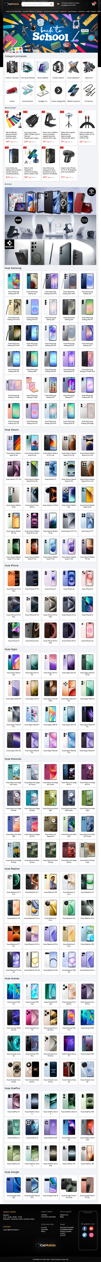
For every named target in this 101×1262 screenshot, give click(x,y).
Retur (43, 1231)
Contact (44, 1215)
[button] (10, 33)
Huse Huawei (12, 978)
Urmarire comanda (48, 1217)
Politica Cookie (65, 1231)
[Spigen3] (50, 252)
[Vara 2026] (50, 33)
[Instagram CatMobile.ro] (91, 1235)
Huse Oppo (11, 649)
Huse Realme (12, 868)
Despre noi (64, 1215)
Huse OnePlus (12, 1088)
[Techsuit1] (50, 201)
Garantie (44, 1229)
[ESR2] (50, 227)
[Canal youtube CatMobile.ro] (91, 1228)
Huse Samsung (13, 268)
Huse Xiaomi (12, 429)
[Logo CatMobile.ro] (12, 4)
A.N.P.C (62, 1233)
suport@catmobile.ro (11, 1230)
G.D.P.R (62, 1235)
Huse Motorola (13, 758)
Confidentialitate (66, 1229)
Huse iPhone (11, 565)
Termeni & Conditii (67, 1227)
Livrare (44, 1227)
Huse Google (12, 1171)
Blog (62, 1217)
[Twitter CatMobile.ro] (85, 1235)
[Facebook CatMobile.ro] (85, 1228)
